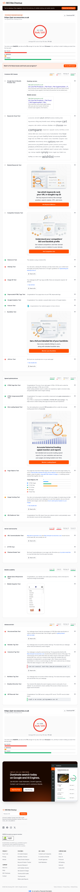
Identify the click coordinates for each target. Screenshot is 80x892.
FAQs (3, 870)
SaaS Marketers (43, 862)
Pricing (4, 856)
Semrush (61, 865)
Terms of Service (58, 886)
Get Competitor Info (49, 251)
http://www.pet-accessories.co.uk (35, 653)
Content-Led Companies (45, 854)
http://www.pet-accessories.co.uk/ (53, 535)
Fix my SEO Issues (70, 65)
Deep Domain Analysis (23, 859)
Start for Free (16, 790)
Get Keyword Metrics (48, 204)
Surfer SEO (61, 868)
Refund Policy (74, 886)
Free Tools (5, 854)
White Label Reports (23, 879)
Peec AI (61, 856)
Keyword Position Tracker (24, 862)
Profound (61, 859)
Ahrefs (60, 854)
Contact (4, 876)
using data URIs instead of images (49, 474)
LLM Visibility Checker (23, 868)
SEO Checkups (6, 873)
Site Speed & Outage (23, 870)
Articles (4, 859)
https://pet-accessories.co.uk (16, 17)
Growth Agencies (43, 859)
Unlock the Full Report (68, 8)
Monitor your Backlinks (49, 351)
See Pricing (28, 790)
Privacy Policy (66, 886)
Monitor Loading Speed (49, 462)
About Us (4, 867)
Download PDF (71, 15)
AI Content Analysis (23, 854)
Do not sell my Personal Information (42, 891)
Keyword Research (23, 865)
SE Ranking (61, 862)
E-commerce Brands (44, 856)
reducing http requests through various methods (43, 472)
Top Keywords (21, 876)
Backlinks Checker (22, 856)
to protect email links (65, 552)
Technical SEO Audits (23, 873)
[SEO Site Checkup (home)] (12, 3)
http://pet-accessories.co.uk (34, 535)
